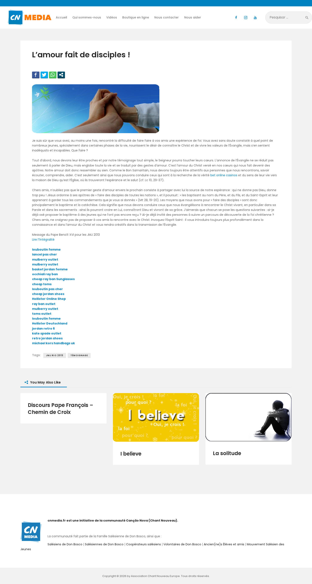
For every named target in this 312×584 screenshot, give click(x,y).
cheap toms (42, 284)
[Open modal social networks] (61, 75)
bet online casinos (223, 175)
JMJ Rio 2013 (54, 355)
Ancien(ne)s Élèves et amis (224, 544)
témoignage (79, 355)
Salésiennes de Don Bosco (104, 544)
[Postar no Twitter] (44, 75)
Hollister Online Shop (49, 299)
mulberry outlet (45, 259)
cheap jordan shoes (48, 294)
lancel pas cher (44, 254)
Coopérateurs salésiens (143, 544)
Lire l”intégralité (43, 239)
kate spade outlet (46, 333)
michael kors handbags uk (53, 343)
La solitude (227, 453)
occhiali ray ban (45, 274)
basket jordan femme (50, 269)
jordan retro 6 (43, 328)
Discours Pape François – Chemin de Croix (60, 409)
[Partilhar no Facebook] (35, 75)
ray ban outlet (43, 304)
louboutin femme (46, 249)
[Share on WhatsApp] (52, 75)
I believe (130, 453)
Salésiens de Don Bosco (65, 544)
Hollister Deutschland (49, 323)
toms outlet (41, 314)
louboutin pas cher (47, 289)
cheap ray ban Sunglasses (53, 279)
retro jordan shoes (47, 338)
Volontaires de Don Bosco (182, 544)
